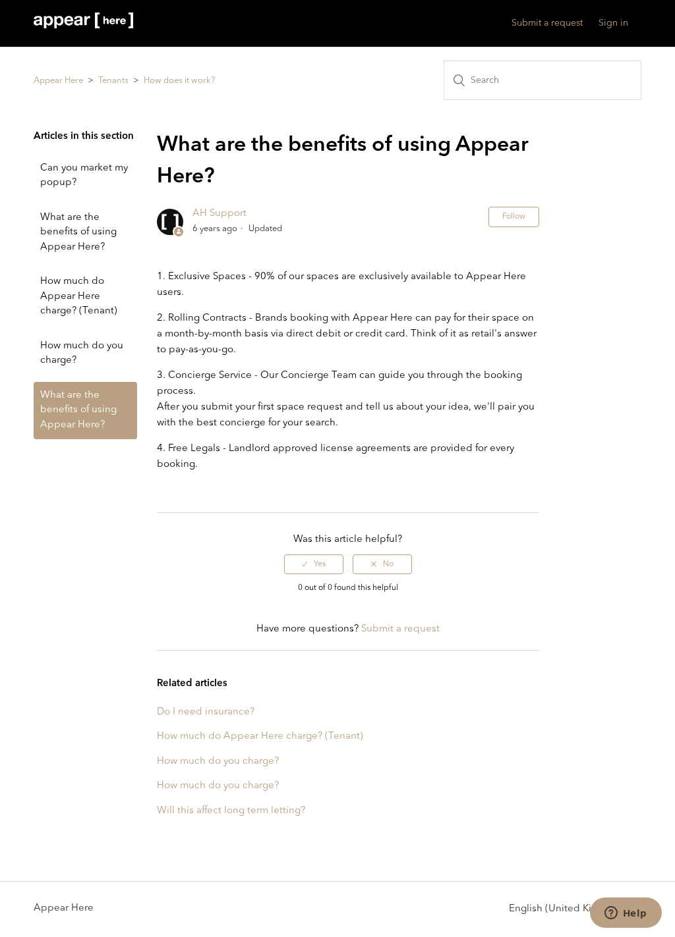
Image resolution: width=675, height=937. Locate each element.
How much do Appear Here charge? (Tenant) (78, 296)
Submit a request (547, 23)
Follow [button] (513, 217)
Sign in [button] (613, 23)
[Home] (83, 26)
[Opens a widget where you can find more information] (625, 913)
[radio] (313, 564)
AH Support (219, 214)
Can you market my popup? (84, 175)
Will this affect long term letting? (231, 811)
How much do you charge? (81, 353)
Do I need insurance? (205, 712)
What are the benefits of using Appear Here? (78, 232)
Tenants (113, 80)
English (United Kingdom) (569, 909)
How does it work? (179, 80)
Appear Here (58, 80)
